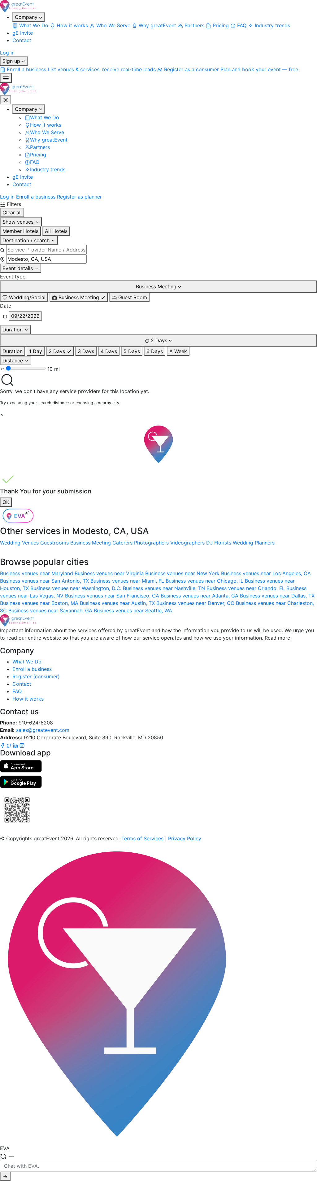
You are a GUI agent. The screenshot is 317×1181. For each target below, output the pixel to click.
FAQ (17, 691)
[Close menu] (5, 99)
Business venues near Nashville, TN (164, 588)
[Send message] (5, 1176)
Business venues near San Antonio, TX (45, 581)
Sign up (12, 61)
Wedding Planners (254, 543)
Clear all (12, 212)
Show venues (18, 222)
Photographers (151, 543)
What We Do (26, 661)
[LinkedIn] (16, 745)
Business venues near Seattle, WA (133, 610)
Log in (7, 53)
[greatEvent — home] (158, 6)
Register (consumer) (36, 676)
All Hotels (56, 231)
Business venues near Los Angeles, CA (266, 573)
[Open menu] (6, 78)
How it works (28, 699)
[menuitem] (31, 25)
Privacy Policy (184, 838)
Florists (222, 543)
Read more (277, 638)
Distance (13, 360)
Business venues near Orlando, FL (246, 588)
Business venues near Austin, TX (118, 603)
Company (27, 17)
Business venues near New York (183, 573)
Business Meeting (90, 543)
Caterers (122, 543)
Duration (13, 329)
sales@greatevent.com (42, 730)
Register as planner (79, 197)
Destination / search (26, 240)
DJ (209, 543)
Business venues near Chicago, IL (205, 581)
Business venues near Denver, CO (196, 603)
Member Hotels (20, 231)
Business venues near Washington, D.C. (76, 588)
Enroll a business (35, 197)
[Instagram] (22, 745)
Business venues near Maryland (37, 573)
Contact (21, 40)
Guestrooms (54, 543)
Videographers (187, 543)
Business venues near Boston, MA (40, 603)
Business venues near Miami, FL (128, 581)
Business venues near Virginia (110, 573)
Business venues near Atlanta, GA (200, 596)
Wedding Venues (19, 543)
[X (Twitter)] (10, 745)
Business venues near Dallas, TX (277, 596)
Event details (18, 268)
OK (5, 502)
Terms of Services (142, 838)
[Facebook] (3, 745)
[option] (24, 297)
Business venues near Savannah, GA (51, 610)
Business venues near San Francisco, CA (113, 596)
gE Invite (22, 33)
